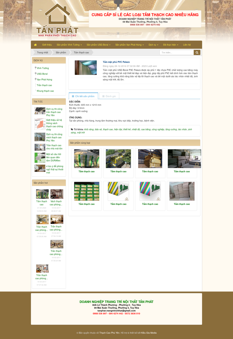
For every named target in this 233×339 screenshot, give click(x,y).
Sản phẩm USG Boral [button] (98, 44)
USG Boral (42, 73)
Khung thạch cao (45, 90)
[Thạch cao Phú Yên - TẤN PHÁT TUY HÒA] (57, 20)
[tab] (83, 96)
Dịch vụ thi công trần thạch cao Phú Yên (54, 112)
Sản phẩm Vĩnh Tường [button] (68, 44)
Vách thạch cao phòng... (56, 203)
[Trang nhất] (36, 45)
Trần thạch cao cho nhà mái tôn (54, 147)
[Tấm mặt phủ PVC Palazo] (86, 67)
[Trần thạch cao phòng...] (42, 219)
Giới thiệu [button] (47, 44)
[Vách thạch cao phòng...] (57, 193)
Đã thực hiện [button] (170, 44)
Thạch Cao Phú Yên (109, 332)
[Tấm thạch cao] (86, 158)
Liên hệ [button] (187, 44)
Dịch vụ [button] (153, 44)
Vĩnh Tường (43, 68)
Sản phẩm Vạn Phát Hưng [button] (128, 44)
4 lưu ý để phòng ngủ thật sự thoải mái (54, 169)
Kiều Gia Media (149, 332)
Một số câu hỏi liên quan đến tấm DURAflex (53, 157)
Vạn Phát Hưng (44, 79)
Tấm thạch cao (87, 171)
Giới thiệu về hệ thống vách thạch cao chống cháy (54, 124)
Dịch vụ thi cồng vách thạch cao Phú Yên (54, 137)
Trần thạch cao (44, 85)
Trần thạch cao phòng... (41, 228)
